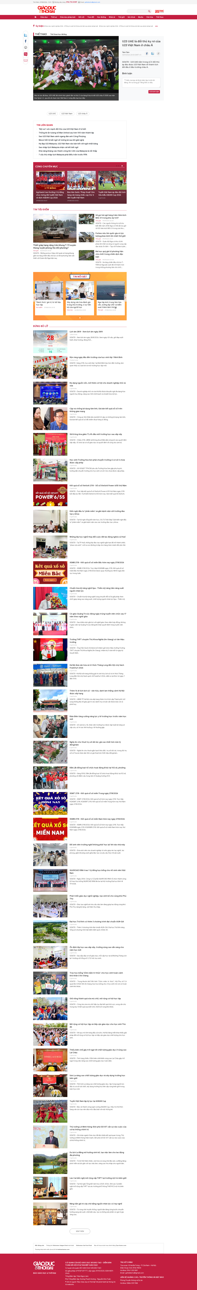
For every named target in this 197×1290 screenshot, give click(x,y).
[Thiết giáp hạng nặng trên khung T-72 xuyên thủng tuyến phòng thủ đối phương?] (54, 228)
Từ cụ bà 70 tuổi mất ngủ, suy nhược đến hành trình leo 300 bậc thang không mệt (97, 1282)
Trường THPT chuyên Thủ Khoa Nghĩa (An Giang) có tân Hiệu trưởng (97, 640)
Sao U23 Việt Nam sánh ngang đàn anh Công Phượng (62, 136)
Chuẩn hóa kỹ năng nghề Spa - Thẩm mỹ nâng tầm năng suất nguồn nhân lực (97, 589)
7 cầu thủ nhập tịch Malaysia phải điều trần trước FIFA (63, 155)
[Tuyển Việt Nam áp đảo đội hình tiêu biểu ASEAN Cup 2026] (81, 180)
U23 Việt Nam (66, 114)
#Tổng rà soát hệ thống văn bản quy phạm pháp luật (81, 26)
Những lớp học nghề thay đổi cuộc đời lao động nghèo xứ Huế (98, 537)
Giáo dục (44, 17)
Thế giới (121, 17)
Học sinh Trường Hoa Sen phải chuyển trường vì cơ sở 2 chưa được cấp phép (97, 461)
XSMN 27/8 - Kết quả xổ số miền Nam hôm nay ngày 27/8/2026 (97, 819)
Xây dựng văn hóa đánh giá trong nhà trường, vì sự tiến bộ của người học (48, 305)
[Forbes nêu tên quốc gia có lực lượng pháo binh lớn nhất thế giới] (86, 237)
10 (82, 91)
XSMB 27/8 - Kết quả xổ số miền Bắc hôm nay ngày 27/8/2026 (97, 562)
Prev (37, 69)
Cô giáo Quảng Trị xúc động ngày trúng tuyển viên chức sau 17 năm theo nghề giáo (98, 615)
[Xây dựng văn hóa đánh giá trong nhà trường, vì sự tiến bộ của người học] (49, 290)
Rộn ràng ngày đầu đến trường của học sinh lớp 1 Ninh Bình (96, 357)
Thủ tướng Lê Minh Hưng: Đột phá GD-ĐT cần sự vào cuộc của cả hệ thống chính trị (98, 1128)
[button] (116, 165)
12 (87, 91)
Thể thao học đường (58, 34)
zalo (25, 34)
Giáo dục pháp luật (67, 17)
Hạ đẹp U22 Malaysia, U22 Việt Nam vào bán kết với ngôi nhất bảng (68, 144)
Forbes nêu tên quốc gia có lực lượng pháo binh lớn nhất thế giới (111, 234)
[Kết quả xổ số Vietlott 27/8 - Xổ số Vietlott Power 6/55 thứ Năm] (50, 495)
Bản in (25, 46)
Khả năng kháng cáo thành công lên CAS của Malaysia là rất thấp (68, 151)
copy (158, 54)
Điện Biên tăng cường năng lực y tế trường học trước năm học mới (98, 717)
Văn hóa (149, 17)
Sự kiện (40, 26)
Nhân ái (112, 17)
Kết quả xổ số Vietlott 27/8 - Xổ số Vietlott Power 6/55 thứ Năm (98, 485)
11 (85, 91)
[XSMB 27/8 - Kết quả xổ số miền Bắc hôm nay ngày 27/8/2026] (50, 572)
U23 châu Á (82, 114)
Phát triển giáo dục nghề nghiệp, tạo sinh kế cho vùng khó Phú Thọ (98, 897)
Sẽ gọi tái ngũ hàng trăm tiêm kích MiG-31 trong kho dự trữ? (111, 216)
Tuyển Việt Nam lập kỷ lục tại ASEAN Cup (88, 1101)
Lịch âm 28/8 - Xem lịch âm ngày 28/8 (86, 332)
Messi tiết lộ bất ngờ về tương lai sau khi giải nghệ (61, 140)
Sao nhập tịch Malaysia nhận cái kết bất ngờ (58, 147)
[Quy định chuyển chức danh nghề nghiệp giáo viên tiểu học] (111, 290)
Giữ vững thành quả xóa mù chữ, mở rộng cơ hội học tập (95, 998)
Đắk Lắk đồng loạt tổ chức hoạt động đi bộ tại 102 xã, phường (112, 193)
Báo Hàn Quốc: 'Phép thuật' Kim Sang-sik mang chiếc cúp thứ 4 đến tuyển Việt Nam (50, 195)
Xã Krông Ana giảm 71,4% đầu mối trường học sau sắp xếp (96, 434)
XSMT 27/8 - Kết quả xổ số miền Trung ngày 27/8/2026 (94, 793)
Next (114, 69)
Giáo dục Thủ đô (159, 11)
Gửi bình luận (154, 92)
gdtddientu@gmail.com (92, 2)
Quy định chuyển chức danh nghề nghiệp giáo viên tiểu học (110, 305)
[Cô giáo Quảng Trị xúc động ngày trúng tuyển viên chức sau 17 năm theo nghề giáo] (50, 624)
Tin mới (25, 60)
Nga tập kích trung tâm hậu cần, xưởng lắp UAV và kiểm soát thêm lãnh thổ (79, 305)
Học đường (101, 17)
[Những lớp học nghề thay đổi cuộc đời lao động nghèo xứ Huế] (50, 547)
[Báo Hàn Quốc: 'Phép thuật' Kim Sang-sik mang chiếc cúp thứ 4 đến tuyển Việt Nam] (50, 180)
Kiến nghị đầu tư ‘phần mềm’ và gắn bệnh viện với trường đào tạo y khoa (97, 512)
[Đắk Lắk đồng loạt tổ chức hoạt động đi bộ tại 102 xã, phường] (112, 180)
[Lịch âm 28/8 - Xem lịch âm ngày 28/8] (50, 341)
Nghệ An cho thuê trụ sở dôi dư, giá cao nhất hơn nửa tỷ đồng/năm (95, 743)
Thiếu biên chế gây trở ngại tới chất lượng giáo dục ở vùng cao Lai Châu (98, 1051)
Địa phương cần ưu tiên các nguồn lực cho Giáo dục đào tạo (97, 1255)
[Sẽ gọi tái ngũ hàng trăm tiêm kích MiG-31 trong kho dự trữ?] (86, 219)
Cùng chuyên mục (46, 166)
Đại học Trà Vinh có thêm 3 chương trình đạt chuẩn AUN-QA (97, 922)
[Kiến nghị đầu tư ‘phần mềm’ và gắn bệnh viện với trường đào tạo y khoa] (50, 521)
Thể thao (159, 17)
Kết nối (81, 17)
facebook (25, 40)
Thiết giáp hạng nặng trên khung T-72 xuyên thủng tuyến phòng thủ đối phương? (54, 246)
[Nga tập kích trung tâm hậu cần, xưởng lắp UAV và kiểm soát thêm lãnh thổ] (80, 290)
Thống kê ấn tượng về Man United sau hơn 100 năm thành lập (66, 133)
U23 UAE (52, 114)
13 (89, 91)
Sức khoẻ (131, 17)
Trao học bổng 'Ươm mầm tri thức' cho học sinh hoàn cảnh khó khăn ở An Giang (96, 974)
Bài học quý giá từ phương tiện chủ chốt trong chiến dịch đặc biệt (109, 254)
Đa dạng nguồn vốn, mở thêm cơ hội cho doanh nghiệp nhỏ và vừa (98, 384)
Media (140, 17)
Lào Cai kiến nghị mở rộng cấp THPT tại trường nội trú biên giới (98, 1178)
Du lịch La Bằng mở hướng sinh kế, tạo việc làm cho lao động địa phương (97, 1153)
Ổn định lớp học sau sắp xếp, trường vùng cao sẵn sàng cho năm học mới (97, 948)
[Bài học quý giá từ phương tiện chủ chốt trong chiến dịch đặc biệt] (86, 255)
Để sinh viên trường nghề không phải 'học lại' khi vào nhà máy (97, 845)
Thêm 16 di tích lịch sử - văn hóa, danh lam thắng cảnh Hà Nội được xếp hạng (97, 692)
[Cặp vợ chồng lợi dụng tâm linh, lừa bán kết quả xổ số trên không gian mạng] (50, 418)
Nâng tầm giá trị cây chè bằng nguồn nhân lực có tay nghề (96, 1204)
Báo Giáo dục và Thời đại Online (47, 9)
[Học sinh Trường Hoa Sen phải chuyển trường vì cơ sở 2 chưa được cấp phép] (50, 470)
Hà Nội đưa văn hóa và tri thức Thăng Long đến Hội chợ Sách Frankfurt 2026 (97, 666)
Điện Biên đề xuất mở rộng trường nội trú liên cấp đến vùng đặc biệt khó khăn (96, 1230)
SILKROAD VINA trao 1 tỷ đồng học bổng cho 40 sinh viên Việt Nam (98, 871)
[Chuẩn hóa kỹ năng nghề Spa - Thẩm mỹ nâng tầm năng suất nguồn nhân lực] (50, 598)
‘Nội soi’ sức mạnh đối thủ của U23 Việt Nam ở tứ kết (62, 129)
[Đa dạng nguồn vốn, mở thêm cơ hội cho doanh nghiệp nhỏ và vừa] (50, 393)
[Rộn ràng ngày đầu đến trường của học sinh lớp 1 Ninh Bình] (50, 367)
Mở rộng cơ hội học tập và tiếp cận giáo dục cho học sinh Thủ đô (98, 1025)
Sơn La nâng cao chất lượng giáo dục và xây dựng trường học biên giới (97, 1076)
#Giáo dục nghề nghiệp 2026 (53, 26)
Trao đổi (90, 17)
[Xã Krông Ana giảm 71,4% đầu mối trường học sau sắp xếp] (50, 444)
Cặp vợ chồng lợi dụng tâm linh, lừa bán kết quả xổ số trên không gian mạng (96, 410)
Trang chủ (35, 17)
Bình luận (25, 53)
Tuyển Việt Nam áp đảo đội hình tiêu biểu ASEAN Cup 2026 (81, 193)
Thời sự (54, 17)
